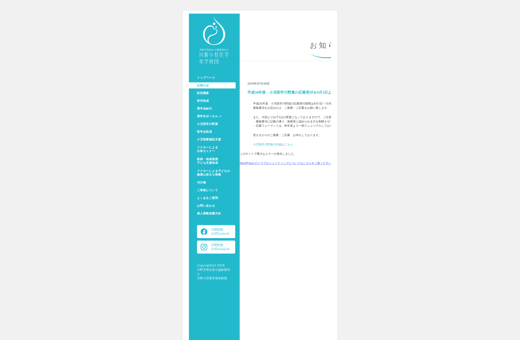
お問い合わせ (206, 205)
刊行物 (201, 182)
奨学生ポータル (207, 116)
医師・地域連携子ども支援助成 (207, 161)
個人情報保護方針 (209, 213)
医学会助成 (204, 131)
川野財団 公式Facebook (220, 231)
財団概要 (203, 93)
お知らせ (203, 85)
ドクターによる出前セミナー (207, 149)
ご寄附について (207, 190)
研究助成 (203, 100)
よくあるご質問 (207, 197)
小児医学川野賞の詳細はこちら (273, 144)
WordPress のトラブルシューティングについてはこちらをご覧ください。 (287, 163)
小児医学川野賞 (207, 123)
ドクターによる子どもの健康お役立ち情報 (213, 172)
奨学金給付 (204, 108)
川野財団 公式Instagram (220, 247)
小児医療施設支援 (209, 139)
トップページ (206, 77)
